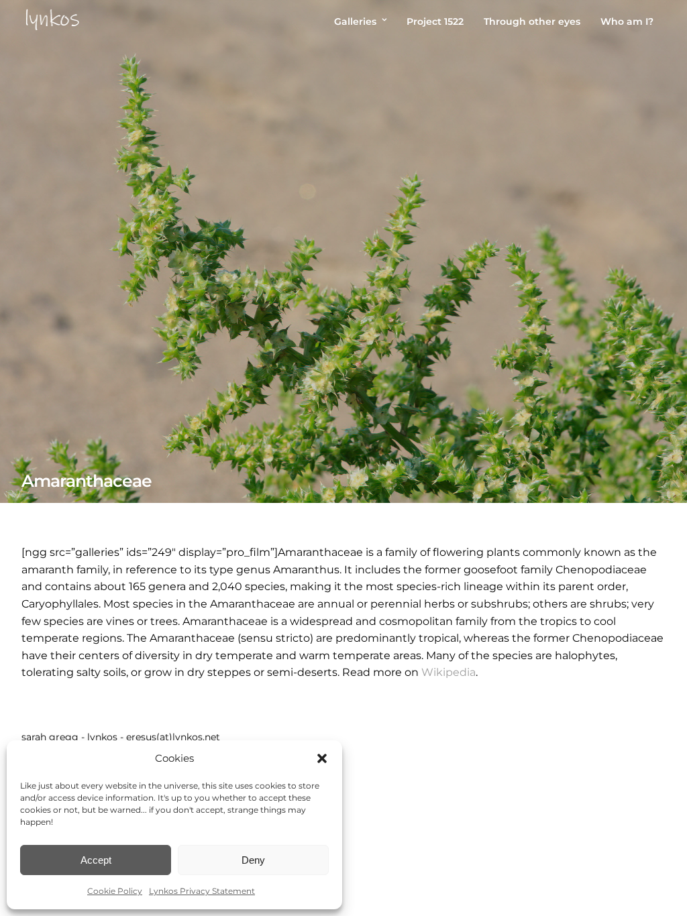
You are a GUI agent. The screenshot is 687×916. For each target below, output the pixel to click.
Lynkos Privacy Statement (202, 891)
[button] (322, 758)
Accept (96, 860)
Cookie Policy (114, 891)
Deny (253, 860)
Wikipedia (448, 672)
